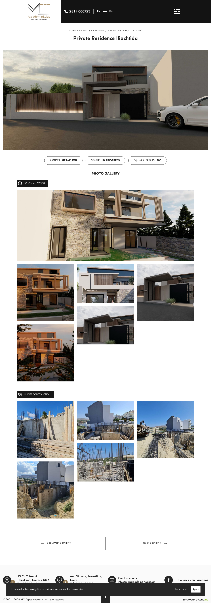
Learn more (181, 589)
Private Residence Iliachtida (125, 30)
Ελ (111, 11)
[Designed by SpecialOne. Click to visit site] (195, 600)
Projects (84, 30)
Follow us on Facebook (193, 580)
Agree (195, 589)
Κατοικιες (98, 30)
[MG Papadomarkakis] (38, 11)
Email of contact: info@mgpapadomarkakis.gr (136, 580)
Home (72, 30)
